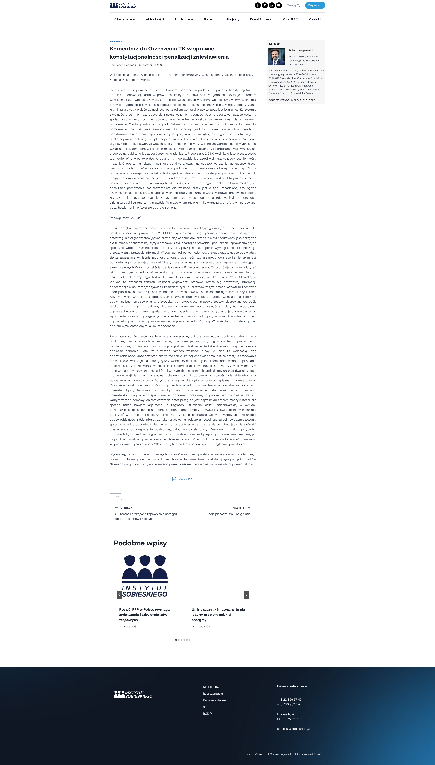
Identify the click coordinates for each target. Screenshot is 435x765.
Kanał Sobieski (261, 19)
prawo (115, 496)
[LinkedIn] (272, 5)
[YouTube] (279, 5)
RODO (207, 714)
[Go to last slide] (119, 595)
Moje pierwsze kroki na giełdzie (229, 511)
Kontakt (315, 19)
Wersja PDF (185, 479)
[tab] (176, 640)
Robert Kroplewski (126, 64)
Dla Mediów (211, 687)
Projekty (233, 19)
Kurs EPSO (290, 19)
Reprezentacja (213, 694)
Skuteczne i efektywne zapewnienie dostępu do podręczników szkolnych (146, 513)
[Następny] (246, 595)
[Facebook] (258, 5)
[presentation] (146, 576)
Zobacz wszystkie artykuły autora (291, 100)
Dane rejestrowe (214, 700)
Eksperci (210, 19)
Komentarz (117, 41)
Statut (207, 707)
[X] (265, 5)
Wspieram (315, 5)
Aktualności (155, 19)
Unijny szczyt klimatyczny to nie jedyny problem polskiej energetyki (218, 614)
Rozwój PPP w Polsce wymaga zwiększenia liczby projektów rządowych (144, 614)
